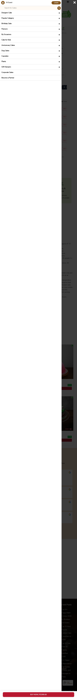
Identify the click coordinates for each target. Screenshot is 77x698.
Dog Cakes (5, 50)
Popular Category (8, 18)
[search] (59, 8)
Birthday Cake (7, 23)
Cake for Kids (6, 40)
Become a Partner (8, 78)
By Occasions (6, 34)
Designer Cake (7, 13)
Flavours (5, 29)
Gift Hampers (6, 67)
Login (56, 3)
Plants (4, 61)
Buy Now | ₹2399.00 (38, 694)
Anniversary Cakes (8, 45)
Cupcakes (5, 56)
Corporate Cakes (7, 72)
